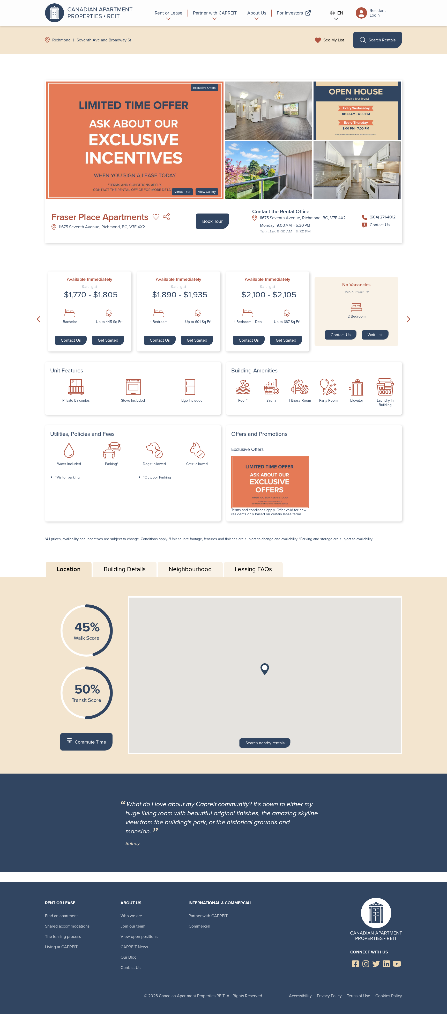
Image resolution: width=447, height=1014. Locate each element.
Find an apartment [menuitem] (61, 916)
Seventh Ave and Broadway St (104, 40)
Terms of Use (358, 996)
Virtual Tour (182, 191)
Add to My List (156, 217)
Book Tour (212, 221)
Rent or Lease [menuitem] (60, 903)
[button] (264, 669)
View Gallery (207, 191)
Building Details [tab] (125, 569)
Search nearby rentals (265, 743)
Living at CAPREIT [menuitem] (61, 947)
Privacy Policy (329, 996)
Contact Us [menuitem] (130, 968)
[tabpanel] (223, 675)
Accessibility (300, 996)
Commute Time (90, 742)
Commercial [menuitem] (199, 926)
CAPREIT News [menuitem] (134, 947)
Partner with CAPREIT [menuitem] (208, 916)
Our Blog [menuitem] (129, 957)
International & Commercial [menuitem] (220, 903)
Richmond (61, 40)
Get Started (108, 340)
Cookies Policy (388, 996)
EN (340, 13)
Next (408, 319)
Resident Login (378, 13)
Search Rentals (382, 40)
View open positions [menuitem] (139, 936)
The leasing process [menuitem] (63, 936)
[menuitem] (169, 13)
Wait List (375, 335)
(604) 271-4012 (383, 217)
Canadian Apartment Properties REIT (90, 13)
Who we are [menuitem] (131, 916)
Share (166, 217)
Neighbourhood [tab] (190, 569)
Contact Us (380, 225)
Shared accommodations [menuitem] (67, 926)
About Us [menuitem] (131, 903)
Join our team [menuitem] (133, 926)
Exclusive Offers (204, 87)
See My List (333, 40)
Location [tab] (69, 569)
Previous (38, 319)
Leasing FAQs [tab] (253, 569)
